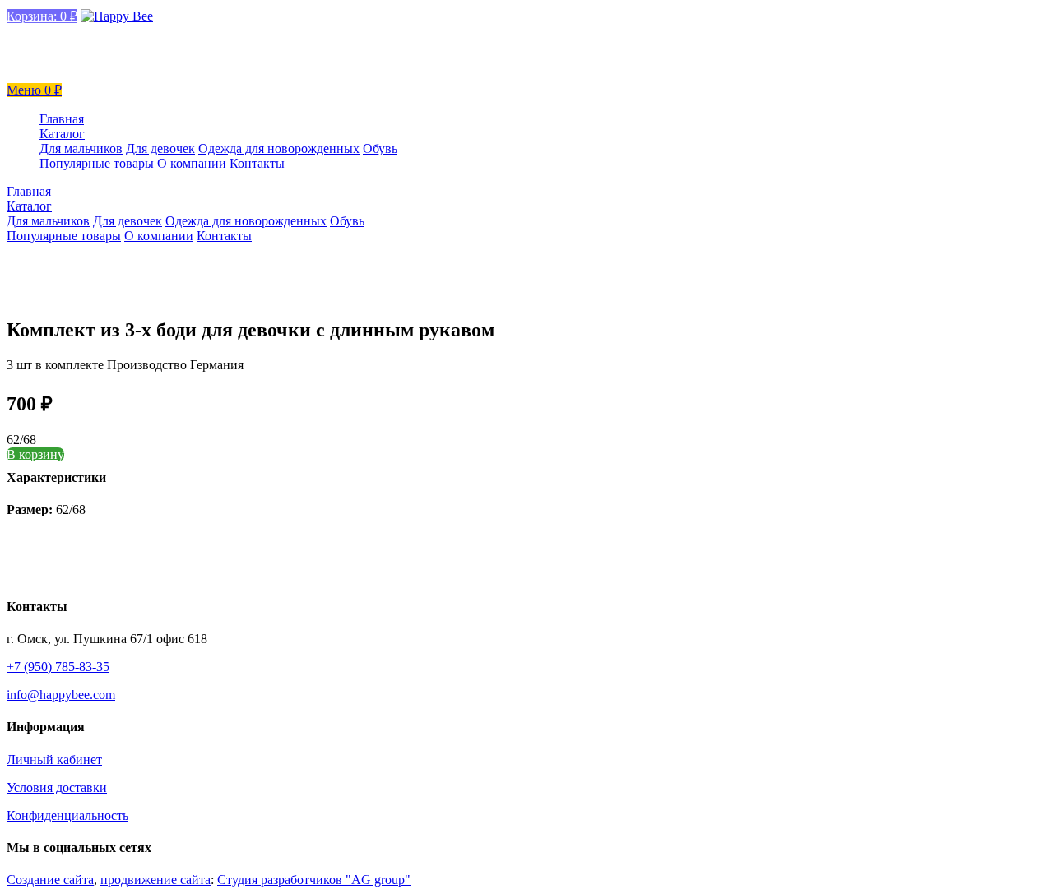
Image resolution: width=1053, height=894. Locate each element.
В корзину (35, 454)
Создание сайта (50, 880)
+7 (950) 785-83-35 (63, 52)
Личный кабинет (54, 760)
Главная (61, 119)
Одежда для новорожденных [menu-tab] (279, 148)
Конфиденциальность (67, 815)
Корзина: (42, 16)
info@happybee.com (66, 34)
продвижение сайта (155, 880)
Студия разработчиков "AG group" (314, 880)
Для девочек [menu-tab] (160, 148)
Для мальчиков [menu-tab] (81, 148)
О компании (191, 163)
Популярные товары (96, 163)
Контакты (257, 163)
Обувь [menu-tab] (380, 148)
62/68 (21, 440)
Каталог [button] (62, 134)
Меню (25, 90)
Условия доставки (57, 787)
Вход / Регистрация (66, 70)
